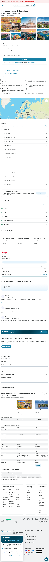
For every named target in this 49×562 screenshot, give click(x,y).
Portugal (17, 497)
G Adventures (29, 493)
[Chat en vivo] (46, 559)
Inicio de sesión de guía (28, 531)
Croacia (10, 499)
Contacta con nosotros (40, 529)
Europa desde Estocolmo (6, 472)
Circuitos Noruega (13, 479)
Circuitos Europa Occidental (35, 474)
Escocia (17, 499)
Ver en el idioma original (18, 126)
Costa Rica (18, 506)
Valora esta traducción (43, 126)
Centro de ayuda (39, 530)
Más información (43, 274)
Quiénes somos (4, 529)
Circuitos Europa (5, 477)
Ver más (18, 458)
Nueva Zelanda (12, 492)
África (4, 489)
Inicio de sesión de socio (29, 542)
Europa (4, 495)
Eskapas (28, 502)
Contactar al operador (12, 73)
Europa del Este (12, 501)
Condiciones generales (18, 62)
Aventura (40, 490)
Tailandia (11, 496)
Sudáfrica (4, 504)
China (4, 508)
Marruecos (5, 502)
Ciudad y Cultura (13, 477)
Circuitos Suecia (31, 477)
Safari (40, 500)
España (17, 501)
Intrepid (28, 495)
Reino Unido (11, 503)
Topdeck (28, 497)
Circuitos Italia (38, 477)
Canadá (17, 504)
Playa (40, 508)
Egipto (4, 501)
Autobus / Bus (24, 477)
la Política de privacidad (31, 62)
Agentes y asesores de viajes (30, 536)
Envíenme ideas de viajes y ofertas (11, 548)
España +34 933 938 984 (41, 531)
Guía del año (26, 529)
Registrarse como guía (28, 530)
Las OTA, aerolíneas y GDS (29, 540)
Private (40, 512)
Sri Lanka (11, 494)
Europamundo (29, 500)
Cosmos (28, 492)
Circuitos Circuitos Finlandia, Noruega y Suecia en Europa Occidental (15, 474)
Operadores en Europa (17, 472)
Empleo (5, 531)
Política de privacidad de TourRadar (12, 556)
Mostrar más (3, 302)
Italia (17, 492)
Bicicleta (40, 492)
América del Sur (6, 499)
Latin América (5, 497)
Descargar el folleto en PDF (13, 70)
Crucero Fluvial (41, 498)
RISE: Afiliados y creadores (29, 537)
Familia (18, 477)
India (10, 489)
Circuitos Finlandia (5, 479)
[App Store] (39, 550)
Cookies (29, 559)
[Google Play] (39, 552)
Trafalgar (28, 499)
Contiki (28, 490)
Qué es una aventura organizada (17, 530)
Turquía (17, 502)
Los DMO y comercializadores (30, 539)
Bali (3, 506)
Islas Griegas (11, 506)
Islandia (17, 489)
